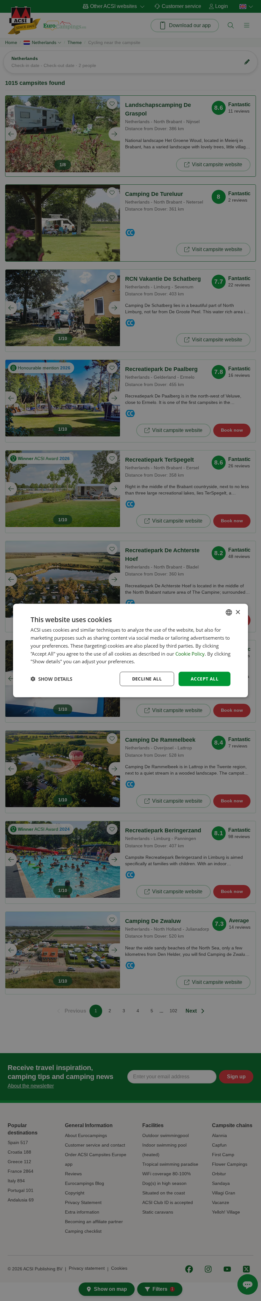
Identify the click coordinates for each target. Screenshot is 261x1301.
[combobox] (229, 612)
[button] (51, 678)
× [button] (237, 612)
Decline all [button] (147, 679)
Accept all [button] (204, 679)
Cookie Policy (190, 653)
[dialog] (130, 650)
